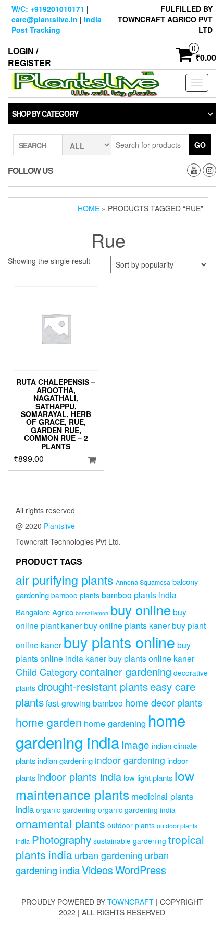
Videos (97, 869)
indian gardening (65, 760)
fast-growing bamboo (84, 703)
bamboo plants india (139, 594)
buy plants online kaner (151, 658)
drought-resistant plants (93, 686)
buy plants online (119, 641)
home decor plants (163, 702)
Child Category (47, 671)
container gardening (125, 671)
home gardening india (100, 731)
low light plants (147, 777)
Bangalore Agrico (44, 612)
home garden (49, 722)
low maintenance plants (105, 784)
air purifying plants (65, 579)
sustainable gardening (129, 841)
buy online (140, 609)
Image (135, 744)
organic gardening (66, 809)
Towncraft (130, 902)
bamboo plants (75, 595)
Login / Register (29, 57)
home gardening (115, 723)
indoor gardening (130, 759)
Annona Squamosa (143, 582)
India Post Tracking (56, 24)
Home (88, 208)
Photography (61, 839)
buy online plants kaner (127, 625)
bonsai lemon (92, 613)
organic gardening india (137, 809)
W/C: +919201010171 (47, 9)
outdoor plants (131, 825)
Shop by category (45, 113)
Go (200, 145)
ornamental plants (60, 823)
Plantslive (59, 526)
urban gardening (108, 855)
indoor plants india (79, 776)
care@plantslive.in (44, 19)
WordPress (140, 869)
